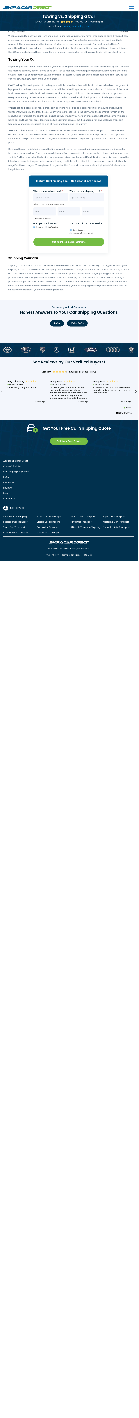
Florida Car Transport (48, 527)
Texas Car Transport (14, 527)
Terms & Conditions (71, 555)
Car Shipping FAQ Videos (16, 471)
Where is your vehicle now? (48, 191)
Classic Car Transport (48, 521)
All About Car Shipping (15, 516)
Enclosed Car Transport (15, 521)
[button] (136, 391)
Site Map (88, 555)
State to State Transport (50, 516)
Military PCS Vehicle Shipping (85, 527)
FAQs (57, 323)
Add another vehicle (42, 219)
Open (80, 230)
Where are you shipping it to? (86, 191)
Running (39, 227)
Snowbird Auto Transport (116, 527)
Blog (59, 26)
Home (51, 26)
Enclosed (82, 233)
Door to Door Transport (82, 516)
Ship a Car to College (48, 532)
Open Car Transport (114, 516)
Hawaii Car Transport (81, 521)
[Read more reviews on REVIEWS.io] (124, 413)
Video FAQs (77, 323)
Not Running (52, 227)
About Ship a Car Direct (15, 460)
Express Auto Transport (15, 532)
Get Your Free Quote (68, 441)
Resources (8, 482)
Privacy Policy (52, 555)
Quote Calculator (12, 466)
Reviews (7, 487)
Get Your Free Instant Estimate (69, 241)
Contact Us (9, 498)
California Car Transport (116, 521)
